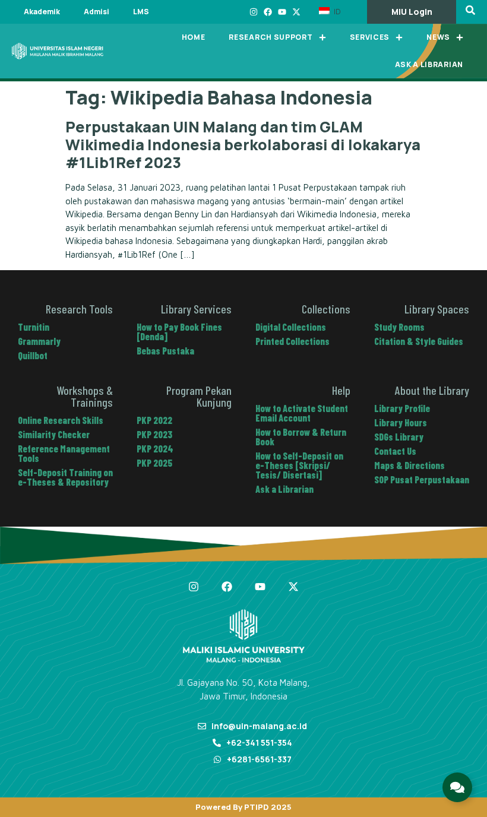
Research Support (270, 37)
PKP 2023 (154, 434)
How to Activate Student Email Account (301, 413)
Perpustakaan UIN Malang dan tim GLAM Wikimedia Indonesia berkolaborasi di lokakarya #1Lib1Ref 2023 (242, 144)
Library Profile (402, 408)
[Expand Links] (457, 787)
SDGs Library (398, 436)
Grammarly (39, 341)
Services (370, 37)
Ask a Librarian (429, 64)
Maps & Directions (409, 465)
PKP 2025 (154, 462)
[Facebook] (268, 12)
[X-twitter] (296, 12)
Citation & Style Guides (418, 341)
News (438, 37)
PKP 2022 (154, 420)
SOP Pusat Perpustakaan (421, 479)
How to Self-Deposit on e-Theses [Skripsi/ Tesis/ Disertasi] (299, 465)
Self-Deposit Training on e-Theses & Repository (65, 477)
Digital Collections (290, 326)
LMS (141, 12)
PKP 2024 (155, 448)
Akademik (42, 12)
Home (193, 37)
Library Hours (400, 422)
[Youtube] (282, 12)
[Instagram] (253, 12)
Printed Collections (292, 341)
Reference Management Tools (64, 453)
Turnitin (33, 326)
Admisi (96, 12)
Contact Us (395, 451)
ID (336, 11)
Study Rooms (399, 326)
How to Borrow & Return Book (300, 436)
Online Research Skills (60, 420)
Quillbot (33, 355)
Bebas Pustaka (165, 350)
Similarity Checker (54, 434)
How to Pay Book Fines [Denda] (179, 331)
